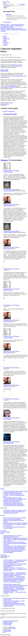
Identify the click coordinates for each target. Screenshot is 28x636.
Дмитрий (11, 588)
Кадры (5, 40)
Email (4, 4)
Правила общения (7, 622)
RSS (4, 632)
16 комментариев (5, 104)
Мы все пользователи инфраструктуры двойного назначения (12, 502)
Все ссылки (3, 530)
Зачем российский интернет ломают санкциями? (15, 523)
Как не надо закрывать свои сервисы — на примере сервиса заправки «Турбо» (15, 569)
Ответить (17, 170)
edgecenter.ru (12, 627)
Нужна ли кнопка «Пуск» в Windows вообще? (13, 581)
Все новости (4, 555)
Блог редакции (7, 629)
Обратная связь (7, 631)
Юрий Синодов (7, 205)
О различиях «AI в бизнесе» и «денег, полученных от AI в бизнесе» (14, 601)
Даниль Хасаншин (8, 172)
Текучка (5, 45)
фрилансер (11, 572)
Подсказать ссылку (5, 531)
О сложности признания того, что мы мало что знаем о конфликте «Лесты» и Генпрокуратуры (15, 561)
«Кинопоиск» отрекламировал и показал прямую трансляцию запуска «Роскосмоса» (14, 546)
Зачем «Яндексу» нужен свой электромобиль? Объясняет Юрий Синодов (14, 504)
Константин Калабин (10, 114)
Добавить (4, 160)
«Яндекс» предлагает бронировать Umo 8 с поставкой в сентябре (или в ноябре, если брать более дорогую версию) (15, 511)
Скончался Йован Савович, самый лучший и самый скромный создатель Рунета (15, 492)
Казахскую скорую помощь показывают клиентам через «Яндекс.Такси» (14, 565)
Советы (5, 43)
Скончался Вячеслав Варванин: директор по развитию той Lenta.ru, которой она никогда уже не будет (14, 574)
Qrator (14, 628)
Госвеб (5, 37)
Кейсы (5, 41)
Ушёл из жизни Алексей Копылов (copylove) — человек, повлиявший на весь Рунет (14, 495)
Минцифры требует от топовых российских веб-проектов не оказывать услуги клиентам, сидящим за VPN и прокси (14, 499)
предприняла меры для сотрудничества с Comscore (10, 86)
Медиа (5, 36)
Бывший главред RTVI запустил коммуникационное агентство (12, 536)
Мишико (11, 560)
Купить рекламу (7, 22)
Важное (2, 488)
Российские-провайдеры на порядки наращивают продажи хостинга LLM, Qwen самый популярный (14, 605)
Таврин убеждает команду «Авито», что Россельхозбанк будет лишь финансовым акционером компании (14, 578)
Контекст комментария (9, 111)
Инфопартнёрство (7, 623)
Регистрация (6, 1)
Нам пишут (6, 42)
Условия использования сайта (10, 620)
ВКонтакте (9, 14)
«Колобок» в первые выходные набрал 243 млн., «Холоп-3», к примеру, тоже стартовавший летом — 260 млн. (15, 539)
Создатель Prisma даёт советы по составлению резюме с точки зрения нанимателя (14, 518)
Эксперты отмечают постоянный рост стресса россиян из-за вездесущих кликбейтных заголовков (15, 543)
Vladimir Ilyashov (13, 580)
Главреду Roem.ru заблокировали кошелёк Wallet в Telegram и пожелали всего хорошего (15, 586)
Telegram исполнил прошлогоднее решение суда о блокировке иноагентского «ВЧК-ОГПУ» (14, 589)
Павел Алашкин (7, 419)
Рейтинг (11, 102)
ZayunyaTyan (12, 563)
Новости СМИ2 (4, 69)
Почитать (3, 515)
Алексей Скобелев (7, 190)
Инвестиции (6, 38)
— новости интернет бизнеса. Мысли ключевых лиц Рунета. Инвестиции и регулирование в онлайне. (14, 30)
